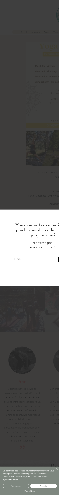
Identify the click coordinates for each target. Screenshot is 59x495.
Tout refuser (16, 486)
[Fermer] (55, 470)
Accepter (43, 486)
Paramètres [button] (29, 491)
